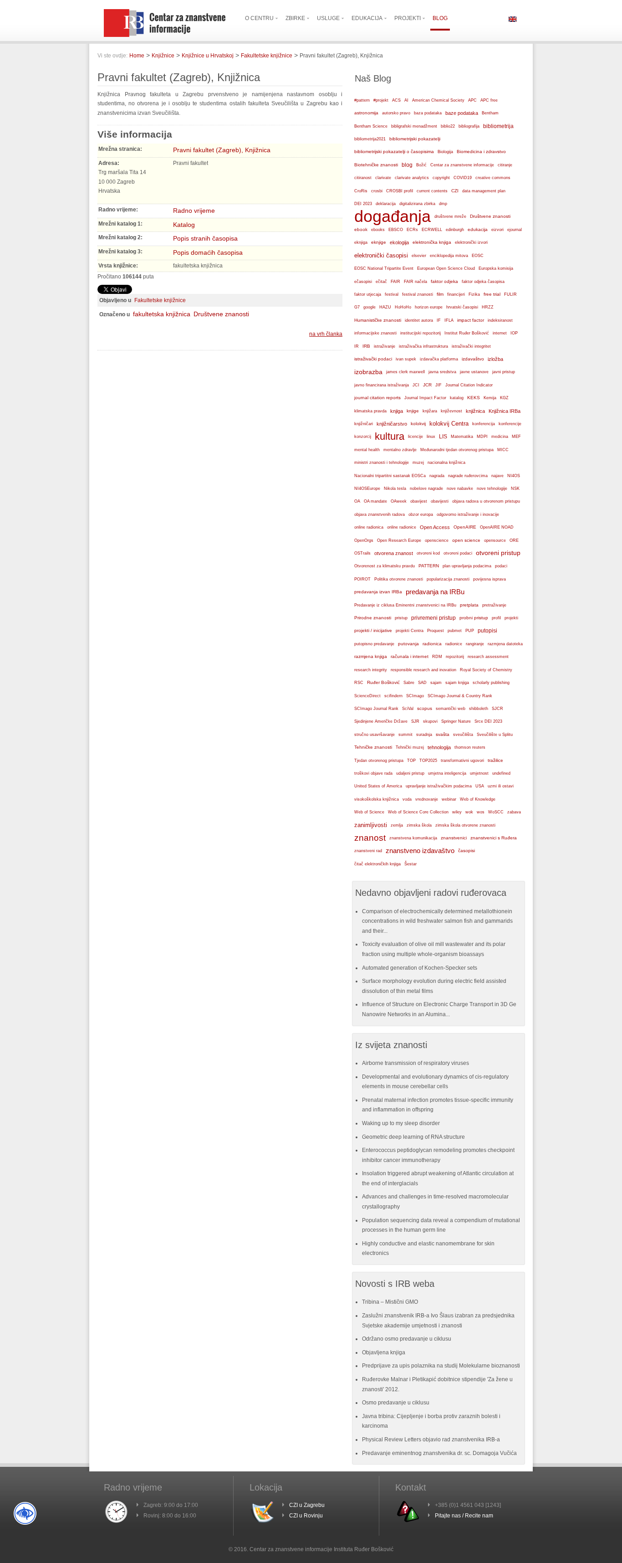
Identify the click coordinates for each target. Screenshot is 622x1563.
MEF (516, 436)
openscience (437, 540)
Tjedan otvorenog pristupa (378, 760)
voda (407, 799)
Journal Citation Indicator (469, 385)
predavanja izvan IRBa (378, 591)
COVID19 (463, 177)
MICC (503, 449)
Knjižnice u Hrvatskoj (208, 55)
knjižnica (475, 411)
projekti (511, 618)
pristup (401, 618)
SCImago (415, 696)
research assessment (488, 656)
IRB (366, 346)
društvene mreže (450, 216)
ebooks (378, 229)
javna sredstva (442, 372)
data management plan (483, 191)
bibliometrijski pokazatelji (414, 138)
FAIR (395, 281)
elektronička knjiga (432, 242)
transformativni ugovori (462, 760)
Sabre (408, 682)
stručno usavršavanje (374, 734)
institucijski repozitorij (420, 332)
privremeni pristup (433, 618)
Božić (421, 165)
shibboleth (478, 708)
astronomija (366, 112)
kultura (389, 436)
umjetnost (479, 773)
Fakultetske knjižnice (266, 55)
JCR (427, 384)
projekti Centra (409, 630)
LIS (443, 436)
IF (439, 320)
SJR (415, 721)
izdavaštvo (473, 358)
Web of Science (369, 811)
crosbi (376, 190)
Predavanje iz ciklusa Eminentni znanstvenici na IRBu (405, 605)
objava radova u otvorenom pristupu (486, 501)
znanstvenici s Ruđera (493, 837)
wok (469, 812)
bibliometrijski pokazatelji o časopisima (394, 151)
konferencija (483, 424)
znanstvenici (454, 837)
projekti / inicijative (373, 630)
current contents (432, 191)
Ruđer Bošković (383, 682)
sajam (436, 682)
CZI (455, 190)
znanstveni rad (368, 850)
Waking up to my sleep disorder (401, 1123)
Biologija (445, 151)
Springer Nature (456, 721)
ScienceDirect (367, 696)
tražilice (495, 760)
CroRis (360, 191)
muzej (418, 462)
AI (406, 100)
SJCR (497, 708)
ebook (360, 229)
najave (497, 475)
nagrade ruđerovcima (468, 475)
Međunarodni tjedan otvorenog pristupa (457, 449)
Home (136, 55)
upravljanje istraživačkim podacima (439, 786)
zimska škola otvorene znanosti (465, 825)
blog (407, 165)
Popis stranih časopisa (205, 238)
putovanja (408, 643)
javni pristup (503, 372)
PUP (469, 630)
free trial (492, 294)
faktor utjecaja (367, 294)
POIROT (362, 579)
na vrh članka (325, 334)
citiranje (505, 165)
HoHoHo (403, 307)
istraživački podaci (373, 358)
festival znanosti (417, 294)
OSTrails (362, 553)
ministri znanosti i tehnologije (381, 462)
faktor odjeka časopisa (483, 281)
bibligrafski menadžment (414, 126)
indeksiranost (500, 320)
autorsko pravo (396, 113)
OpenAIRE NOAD (497, 527)
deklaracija (386, 203)
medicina (499, 436)
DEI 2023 (363, 203)
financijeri (456, 294)
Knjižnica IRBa (504, 411)
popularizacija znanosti (448, 578)
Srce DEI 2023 (488, 721)
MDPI (482, 436)
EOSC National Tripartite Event (383, 268)
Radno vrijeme (194, 210)
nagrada (436, 475)
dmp (443, 203)
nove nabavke (460, 488)
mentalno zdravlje (400, 449)
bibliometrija (498, 126)
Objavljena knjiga (383, 1352)
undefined (501, 773)
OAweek (399, 501)
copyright (441, 177)
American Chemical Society (438, 100)
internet (500, 333)
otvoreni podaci (458, 552)
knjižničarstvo (392, 424)
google (369, 307)
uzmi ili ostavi (501, 786)
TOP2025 (428, 760)
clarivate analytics (412, 177)
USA (479, 786)
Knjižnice (163, 55)
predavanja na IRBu (435, 592)
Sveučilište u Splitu (495, 734)
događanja (392, 216)
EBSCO (395, 229)
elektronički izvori (471, 242)
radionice (453, 643)
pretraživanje (494, 605)
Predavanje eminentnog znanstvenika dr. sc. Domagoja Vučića (439, 1453)
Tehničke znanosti (373, 747)
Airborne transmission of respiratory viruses (415, 1063)
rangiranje (475, 644)
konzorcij (362, 436)
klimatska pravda (370, 411)
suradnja (424, 734)
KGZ (504, 398)
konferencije (510, 423)
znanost (370, 838)
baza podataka (428, 113)
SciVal (407, 708)
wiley (457, 812)
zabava (514, 812)
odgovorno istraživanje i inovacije (468, 514)
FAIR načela (415, 281)
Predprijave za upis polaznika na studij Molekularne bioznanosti (441, 1365)
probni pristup (473, 617)
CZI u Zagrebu (307, 1505)
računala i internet (409, 656)
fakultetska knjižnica (161, 314)
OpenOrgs (363, 540)
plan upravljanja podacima (467, 565)
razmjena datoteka (505, 644)
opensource (495, 540)
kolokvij (418, 423)
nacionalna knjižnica (446, 462)
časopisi (466, 850)
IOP (514, 333)
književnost (451, 411)
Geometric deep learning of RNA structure (413, 1137)
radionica (432, 643)
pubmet (455, 630)
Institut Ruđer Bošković (466, 333)
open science (466, 540)
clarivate (383, 177)
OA (357, 501)
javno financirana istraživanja (381, 385)
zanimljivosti (370, 825)
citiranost (363, 177)
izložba (495, 359)
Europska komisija (496, 268)
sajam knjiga (457, 682)
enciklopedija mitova (449, 255)
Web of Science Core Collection (418, 812)
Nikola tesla (395, 488)
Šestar (410, 864)
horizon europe (429, 307)
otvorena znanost (393, 553)
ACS (396, 100)
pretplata (469, 604)
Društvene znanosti (221, 314)
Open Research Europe (399, 540)
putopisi (487, 630)
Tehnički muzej (410, 747)
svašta (442, 734)
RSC (358, 682)
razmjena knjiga (370, 656)
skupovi (430, 721)
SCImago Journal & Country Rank (460, 696)
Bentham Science (370, 126)
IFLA (449, 320)
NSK (515, 488)
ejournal (514, 229)
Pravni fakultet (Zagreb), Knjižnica (221, 150)
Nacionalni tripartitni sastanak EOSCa (390, 475)
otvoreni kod (428, 553)
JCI (416, 385)
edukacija (478, 229)
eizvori (497, 229)
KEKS (473, 397)
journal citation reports (377, 397)
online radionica (368, 527)
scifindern (393, 696)
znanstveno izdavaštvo (420, 850)
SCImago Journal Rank (376, 708)
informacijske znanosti (375, 333)
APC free (489, 100)
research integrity (370, 670)
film (440, 294)
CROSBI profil (399, 191)
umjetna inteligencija (447, 773)
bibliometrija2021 (370, 139)
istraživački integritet (471, 346)
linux (431, 436)
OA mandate (375, 501)
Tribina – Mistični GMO (390, 1302)
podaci (501, 566)
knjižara (430, 411)
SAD (422, 682)
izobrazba (368, 371)
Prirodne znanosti (372, 617)
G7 (357, 307)
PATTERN (428, 565)
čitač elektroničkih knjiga (377, 864)
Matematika (462, 436)
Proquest (435, 630)
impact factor (470, 320)
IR (356, 346)
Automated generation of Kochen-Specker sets (419, 968)
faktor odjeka (444, 281)
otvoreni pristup (498, 553)
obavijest (418, 501)
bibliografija (469, 126)
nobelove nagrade (426, 488)
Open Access (435, 527)
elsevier (419, 255)
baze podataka (461, 113)
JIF (438, 385)
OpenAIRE (465, 527)
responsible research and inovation (423, 670)
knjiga (396, 411)
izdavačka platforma (439, 359)
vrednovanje (426, 799)
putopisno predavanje (374, 644)
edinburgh (455, 229)
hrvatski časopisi (462, 306)
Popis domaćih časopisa (208, 252)
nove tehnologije (492, 488)
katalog (457, 398)
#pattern (362, 100)
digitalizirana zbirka (417, 203)
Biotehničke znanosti (376, 164)
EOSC (478, 255)
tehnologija (439, 747)
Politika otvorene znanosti (398, 579)
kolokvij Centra (449, 423)
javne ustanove (474, 372)
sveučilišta (463, 734)
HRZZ (488, 307)
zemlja (397, 825)
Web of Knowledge (477, 799)
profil (496, 618)
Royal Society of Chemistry (486, 670)
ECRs (412, 229)
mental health (367, 449)
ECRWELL (432, 229)
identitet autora (419, 320)
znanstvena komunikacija (413, 838)
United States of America (378, 786)
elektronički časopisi (381, 255)
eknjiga (360, 242)
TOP (411, 760)
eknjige (378, 242)
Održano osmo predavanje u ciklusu (406, 1339)
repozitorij (455, 656)
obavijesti (440, 501)
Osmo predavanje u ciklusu (395, 1402)
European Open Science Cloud (446, 268)
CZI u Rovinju (306, 1515)
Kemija (490, 398)
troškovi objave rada (373, 773)
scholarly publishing (491, 682)
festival (391, 294)
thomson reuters (469, 747)
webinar (449, 799)
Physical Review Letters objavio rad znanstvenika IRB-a (431, 1439)
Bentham (490, 113)
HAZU (385, 307)
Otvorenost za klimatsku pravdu (384, 566)
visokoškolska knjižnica (376, 799)
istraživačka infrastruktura (423, 346)
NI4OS (513, 475)
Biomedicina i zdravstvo (481, 151)
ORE (514, 540)
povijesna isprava (489, 579)
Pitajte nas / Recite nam (464, 1515)
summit (405, 734)
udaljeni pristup (410, 773)
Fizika (474, 294)
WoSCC (496, 812)
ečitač (381, 281)
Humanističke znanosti (377, 320)
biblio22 (448, 126)
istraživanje (384, 346)
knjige (413, 410)
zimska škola (419, 825)
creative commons (492, 177)
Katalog (184, 224)
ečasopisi (363, 281)
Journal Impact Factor (425, 398)
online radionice (401, 527)
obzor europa (420, 514)
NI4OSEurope (367, 488)
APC (472, 100)
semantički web (450, 708)
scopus (424, 708)
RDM (437, 656)
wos (480, 811)
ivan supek (406, 359)
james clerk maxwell (405, 372)
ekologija (399, 242)
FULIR (510, 294)
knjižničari (363, 424)
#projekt (380, 100)
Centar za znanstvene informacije (462, 165)
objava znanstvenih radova (379, 514)
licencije (415, 436)
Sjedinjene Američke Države (381, 721)
